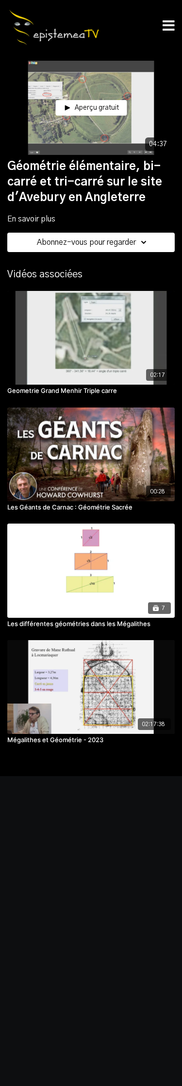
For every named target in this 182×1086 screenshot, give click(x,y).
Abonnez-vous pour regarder (86, 242)
